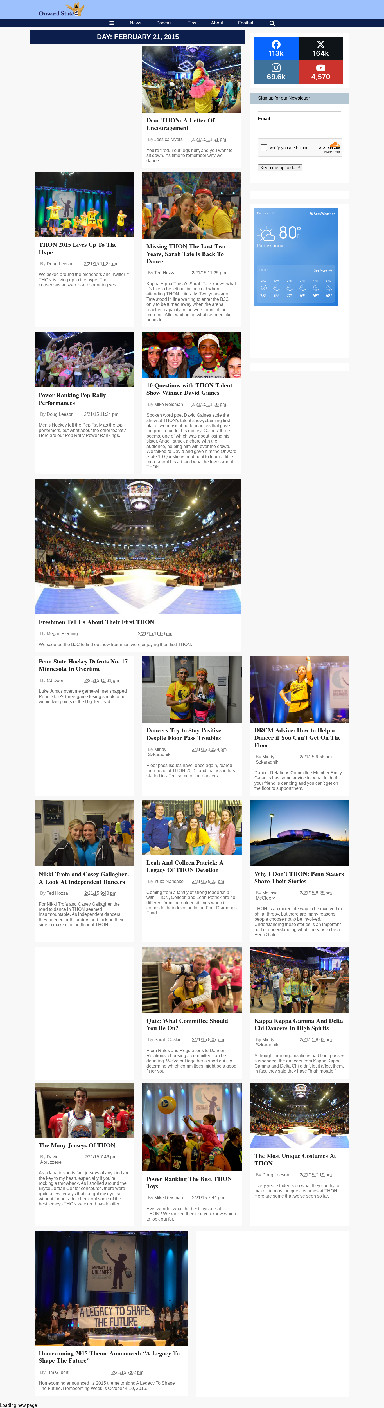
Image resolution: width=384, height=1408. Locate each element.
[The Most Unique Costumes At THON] (299, 1116)
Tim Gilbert (57, 1372)
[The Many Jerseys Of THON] (84, 1111)
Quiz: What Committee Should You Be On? (187, 1024)
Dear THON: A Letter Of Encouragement (180, 123)
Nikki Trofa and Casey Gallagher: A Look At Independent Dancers (84, 877)
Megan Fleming (62, 633)
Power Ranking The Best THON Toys (189, 1182)
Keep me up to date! (280, 167)
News (135, 23)
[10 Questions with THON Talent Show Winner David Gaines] (191, 355)
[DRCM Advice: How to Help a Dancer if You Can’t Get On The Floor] (299, 690)
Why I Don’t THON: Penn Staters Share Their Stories (299, 877)
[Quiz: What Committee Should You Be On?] (191, 980)
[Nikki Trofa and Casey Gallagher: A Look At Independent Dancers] (84, 834)
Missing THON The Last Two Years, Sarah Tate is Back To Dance (185, 253)
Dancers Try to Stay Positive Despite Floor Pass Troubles (183, 733)
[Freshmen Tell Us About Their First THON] (138, 547)
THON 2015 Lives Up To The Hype (78, 248)
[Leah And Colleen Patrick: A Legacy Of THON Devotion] (191, 828)
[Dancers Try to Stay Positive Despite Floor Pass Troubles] (191, 690)
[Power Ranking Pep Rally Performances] (84, 360)
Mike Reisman (168, 404)
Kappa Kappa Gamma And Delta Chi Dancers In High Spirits (298, 1024)
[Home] (62, 14)
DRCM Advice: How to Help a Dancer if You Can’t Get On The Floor (297, 737)
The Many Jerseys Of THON (77, 1145)
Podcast (164, 23)
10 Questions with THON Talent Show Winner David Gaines (189, 388)
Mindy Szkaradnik (159, 752)
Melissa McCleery (267, 895)
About (217, 23)
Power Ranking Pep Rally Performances (72, 398)
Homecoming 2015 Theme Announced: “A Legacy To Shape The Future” (109, 1356)
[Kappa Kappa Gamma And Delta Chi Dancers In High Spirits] (299, 980)
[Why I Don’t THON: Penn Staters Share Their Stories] (299, 833)
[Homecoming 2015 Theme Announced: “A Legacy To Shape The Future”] (111, 1289)
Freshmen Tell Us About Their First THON (96, 621)
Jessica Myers (168, 139)
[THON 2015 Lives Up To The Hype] (84, 205)
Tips (192, 23)
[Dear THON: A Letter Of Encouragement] (191, 80)
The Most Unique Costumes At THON (295, 1159)
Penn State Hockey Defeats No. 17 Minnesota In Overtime (83, 664)
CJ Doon (55, 680)
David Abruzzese (51, 1159)
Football (246, 23)
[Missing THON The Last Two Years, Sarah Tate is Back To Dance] (191, 206)
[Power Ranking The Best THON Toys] (191, 1127)
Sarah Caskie (168, 1039)
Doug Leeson (60, 263)
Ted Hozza (165, 272)
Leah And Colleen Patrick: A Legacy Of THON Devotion (185, 866)
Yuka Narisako (169, 881)
